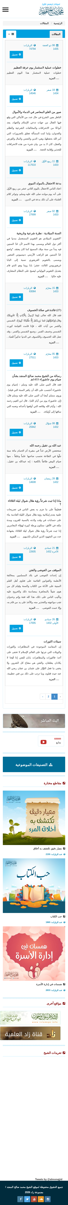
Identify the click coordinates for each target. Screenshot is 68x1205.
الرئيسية (57, 23)
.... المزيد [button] (54, 78)
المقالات (44, 23)
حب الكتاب (56, 916)
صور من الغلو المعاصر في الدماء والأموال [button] (36, 112)
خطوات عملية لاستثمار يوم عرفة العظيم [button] (37, 67)
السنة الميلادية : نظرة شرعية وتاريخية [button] (39, 233)
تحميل (15, 54)
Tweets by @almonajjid (48, 1179)
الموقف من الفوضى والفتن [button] (45, 570)
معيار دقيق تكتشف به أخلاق (48, 848)
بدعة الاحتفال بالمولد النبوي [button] (44, 183)
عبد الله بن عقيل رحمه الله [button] (45, 445)
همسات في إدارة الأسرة (49, 984)
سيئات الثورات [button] (52, 641)
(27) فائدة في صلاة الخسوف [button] (44, 310)
